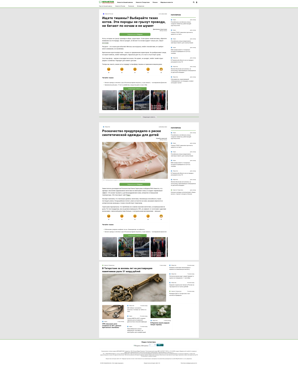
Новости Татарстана (178, 190)
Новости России (109, 13)
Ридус (128, 195)
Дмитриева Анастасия (160, 29)
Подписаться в (135, 34)
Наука (174, 19)
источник (105, 43)
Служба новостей (161, 138)
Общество (175, 57)
